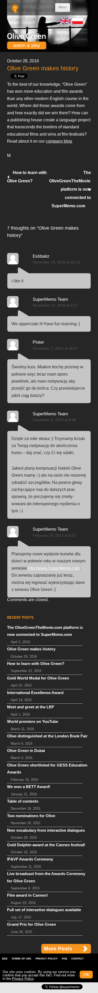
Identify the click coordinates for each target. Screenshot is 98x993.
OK (86, 974)
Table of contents (22, 801)
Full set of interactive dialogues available (44, 910)
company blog (59, 141)
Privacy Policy (47, 958)
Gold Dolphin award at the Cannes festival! (46, 845)
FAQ (64, 958)
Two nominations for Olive (31, 816)
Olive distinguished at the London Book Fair (47, 736)
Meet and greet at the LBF (30, 707)
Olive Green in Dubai (26, 751)
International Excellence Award (35, 693)
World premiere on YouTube (32, 721)
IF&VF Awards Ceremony (30, 859)
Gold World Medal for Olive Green (38, 678)
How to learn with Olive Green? (35, 664)
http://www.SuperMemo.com (54, 568)
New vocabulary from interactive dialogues (46, 830)
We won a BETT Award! (28, 787)
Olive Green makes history (31, 649)
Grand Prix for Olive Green (31, 924)
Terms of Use (21, 958)
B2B (4, 958)
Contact (77, 958)
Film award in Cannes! (27, 895)
